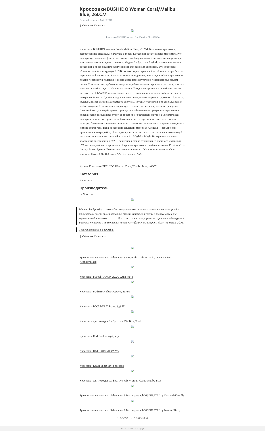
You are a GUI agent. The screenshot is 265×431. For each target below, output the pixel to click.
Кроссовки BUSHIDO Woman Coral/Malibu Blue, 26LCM (114, 49)
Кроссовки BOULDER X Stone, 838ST (102, 306)
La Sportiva (86, 194)
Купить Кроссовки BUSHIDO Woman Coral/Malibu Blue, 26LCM (118, 166)
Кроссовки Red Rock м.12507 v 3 (99, 351)
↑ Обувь (84, 25)
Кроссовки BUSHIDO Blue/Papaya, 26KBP (105, 291)
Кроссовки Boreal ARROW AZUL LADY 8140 (106, 276)
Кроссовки (100, 25)
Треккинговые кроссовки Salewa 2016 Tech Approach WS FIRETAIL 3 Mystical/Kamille (132, 395)
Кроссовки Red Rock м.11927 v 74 (100, 336)
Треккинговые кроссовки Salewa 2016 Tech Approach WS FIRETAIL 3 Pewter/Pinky (130, 410)
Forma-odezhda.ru (88, 20)
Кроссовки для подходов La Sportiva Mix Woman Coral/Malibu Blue (120, 380)
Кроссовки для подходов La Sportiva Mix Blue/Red (110, 321)
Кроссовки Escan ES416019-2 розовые (102, 365)
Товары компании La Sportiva (96, 229)
